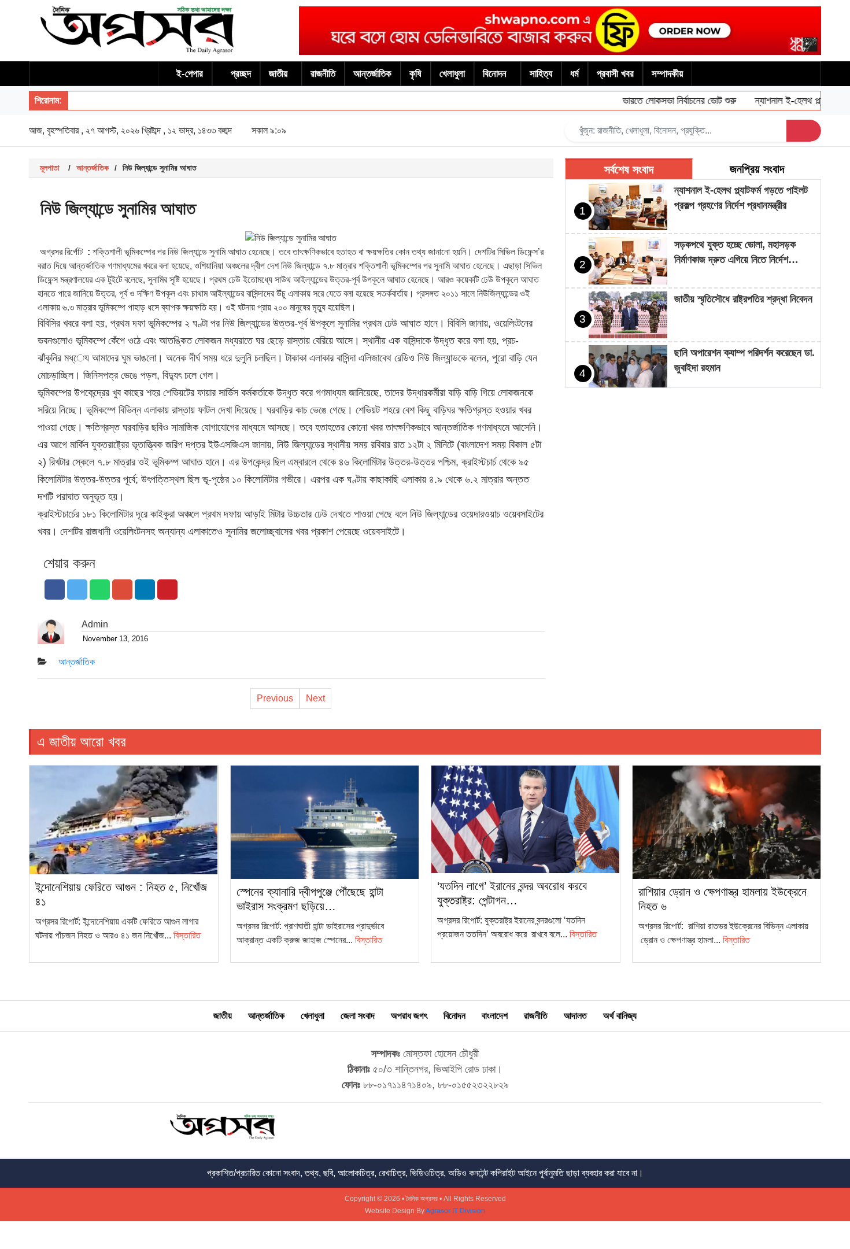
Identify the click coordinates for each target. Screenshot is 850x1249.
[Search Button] (803, 131)
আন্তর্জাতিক (372, 73)
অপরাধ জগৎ (409, 1016)
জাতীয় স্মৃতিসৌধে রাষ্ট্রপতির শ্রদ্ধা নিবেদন (743, 299)
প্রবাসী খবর (615, 73)
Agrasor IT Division (455, 1211)
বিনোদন (495, 73)
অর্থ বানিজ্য (620, 1016)
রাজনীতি (323, 73)
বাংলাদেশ (495, 1016)
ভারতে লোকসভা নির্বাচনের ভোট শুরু (663, 100)
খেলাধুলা (452, 73)
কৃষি (415, 73)
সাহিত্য (541, 73)
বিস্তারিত (187, 935)
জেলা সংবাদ (358, 1016)
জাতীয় (278, 73)
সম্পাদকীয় (667, 73)
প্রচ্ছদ (241, 73)
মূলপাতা (50, 167)
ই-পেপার (189, 73)
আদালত (575, 1016)
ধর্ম (574, 73)
